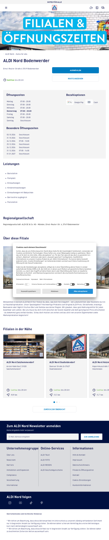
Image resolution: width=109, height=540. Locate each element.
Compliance (12, 475)
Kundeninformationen (82, 485)
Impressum (77, 459)
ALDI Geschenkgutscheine (52, 470)
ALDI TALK (45, 454)
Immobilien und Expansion (18, 470)
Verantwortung (13, 480)
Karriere (10, 465)
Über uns (10, 454)
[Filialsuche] (91, 7)
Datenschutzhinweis (81, 465)
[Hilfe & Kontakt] (102, 7)
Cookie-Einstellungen (82, 480)
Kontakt (76, 475)
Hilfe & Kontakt (79, 454)
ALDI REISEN (46, 465)
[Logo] (54, 7)
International (12, 485)
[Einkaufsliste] (97, 7)
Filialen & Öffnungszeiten (83, 470)
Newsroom (11, 459)
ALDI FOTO (45, 459)
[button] (6, 8)
